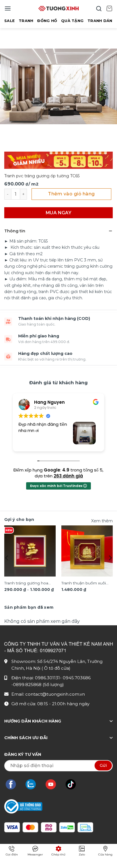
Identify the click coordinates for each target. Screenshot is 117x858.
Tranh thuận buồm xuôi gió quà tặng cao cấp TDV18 (83, 583)
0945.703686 (77, 677)
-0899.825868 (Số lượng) (37, 684)
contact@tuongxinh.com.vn (55, 694)
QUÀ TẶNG (72, 21)
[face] (13, 784)
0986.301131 (47, 677)
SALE (9, 21)
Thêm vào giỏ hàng (71, 194)
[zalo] (33, 784)
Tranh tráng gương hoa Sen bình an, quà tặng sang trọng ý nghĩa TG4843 (26, 583)
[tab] (28, 607)
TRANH (26, 21)
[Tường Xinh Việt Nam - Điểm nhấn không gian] (58, 8)
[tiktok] (73, 784)
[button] (7, 8)
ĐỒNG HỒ (47, 21)
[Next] (109, 558)
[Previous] (7, 558)
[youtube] (53, 784)
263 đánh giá (68, 476)
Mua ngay (59, 212)
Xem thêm (102, 520)
